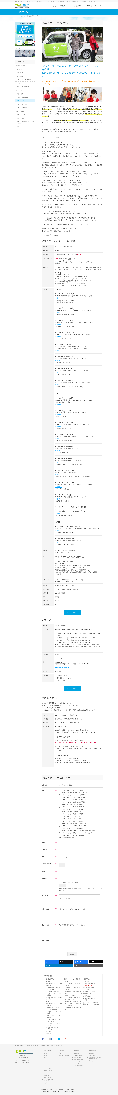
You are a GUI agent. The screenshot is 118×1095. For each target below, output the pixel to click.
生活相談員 (86, 981)
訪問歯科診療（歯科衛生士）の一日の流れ (53, 1008)
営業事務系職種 (87, 994)
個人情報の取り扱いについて (55, 1045)
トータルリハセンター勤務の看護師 (73, 984)
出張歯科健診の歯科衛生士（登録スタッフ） (53, 1028)
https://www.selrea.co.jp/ (62, 667)
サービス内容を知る (49, 1068)
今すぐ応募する (72, 612)
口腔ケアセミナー (48, 1072)
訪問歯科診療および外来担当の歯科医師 (54, 984)
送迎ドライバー (87, 985)
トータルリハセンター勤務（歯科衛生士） (53, 1020)
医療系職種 (61, 1050)
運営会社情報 (30, 1045)
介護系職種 (86, 979)
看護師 (66, 981)
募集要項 (48, 1033)
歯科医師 (48, 981)
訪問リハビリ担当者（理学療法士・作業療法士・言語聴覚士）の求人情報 (73, 1003)
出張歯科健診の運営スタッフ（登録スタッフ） (91, 999)
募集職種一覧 (48, 976)
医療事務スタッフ (21, 126)
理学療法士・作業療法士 (71, 995)
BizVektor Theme (59, 1091)
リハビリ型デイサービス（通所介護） (49, 1080)
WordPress (51, 1091)
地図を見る (58, 298)
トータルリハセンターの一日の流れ (54, 1024)
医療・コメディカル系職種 (72, 979)
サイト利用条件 (41, 1045)
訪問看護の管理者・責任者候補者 (73, 992)
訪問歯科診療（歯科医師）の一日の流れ (54, 988)
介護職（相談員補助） (89, 983)
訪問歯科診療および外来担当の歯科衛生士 (54, 1004)
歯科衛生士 (49, 1001)
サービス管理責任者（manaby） (88, 988)
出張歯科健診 (47, 1075)
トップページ (20, 1045)
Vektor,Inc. (67, 1091)
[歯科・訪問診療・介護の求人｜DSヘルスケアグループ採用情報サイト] (22, 7)
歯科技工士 (49, 1031)
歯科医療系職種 (49, 979)
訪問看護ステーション (49, 1083)
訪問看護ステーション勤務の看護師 (73, 988)
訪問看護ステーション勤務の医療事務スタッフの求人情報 (91, 1003)
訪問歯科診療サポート (49, 1070)
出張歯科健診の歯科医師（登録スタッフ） (54, 998)
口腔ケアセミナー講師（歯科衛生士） (54, 1012)
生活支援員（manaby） (89, 991)
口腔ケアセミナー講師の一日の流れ (54, 1016)
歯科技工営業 (87, 996)
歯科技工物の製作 (48, 1077)
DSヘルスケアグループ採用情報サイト (57, 1089)
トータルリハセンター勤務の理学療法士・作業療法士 (73, 998)
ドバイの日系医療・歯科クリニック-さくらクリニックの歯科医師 (54, 993)
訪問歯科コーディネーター (24, 114)
